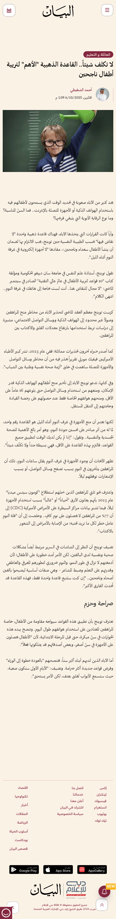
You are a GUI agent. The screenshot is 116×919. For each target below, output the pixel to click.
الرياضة (22, 822)
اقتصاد (23, 788)
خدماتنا (78, 794)
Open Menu (107, 10)
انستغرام (100, 807)
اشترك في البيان (71, 807)
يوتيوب (102, 814)
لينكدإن (102, 794)
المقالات (22, 814)
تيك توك (101, 820)
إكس (103, 788)
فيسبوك (101, 801)
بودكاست (21, 840)
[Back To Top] (102, 905)
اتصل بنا (77, 788)
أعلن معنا (76, 801)
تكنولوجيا (21, 796)
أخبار (24, 805)
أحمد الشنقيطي (81, 90)
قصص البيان (18, 848)
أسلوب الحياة (18, 831)
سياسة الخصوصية (70, 814)
